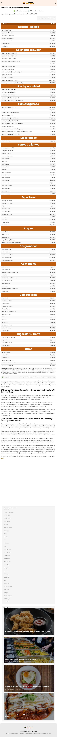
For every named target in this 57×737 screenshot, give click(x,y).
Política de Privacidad (25, 731)
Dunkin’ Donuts (7, 527)
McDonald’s (6, 558)
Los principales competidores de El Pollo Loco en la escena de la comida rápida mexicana (27, 715)
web (2, 458)
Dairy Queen (7, 521)
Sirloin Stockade (8, 586)
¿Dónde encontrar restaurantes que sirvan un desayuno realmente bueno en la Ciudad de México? (27, 687)
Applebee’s (6, 509)
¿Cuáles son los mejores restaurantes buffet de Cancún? (20, 659)
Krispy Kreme (7, 549)
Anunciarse (6, 602)
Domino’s (6, 524)
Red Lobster (7, 583)
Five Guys (6, 530)
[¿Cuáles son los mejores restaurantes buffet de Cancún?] (29, 650)
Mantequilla (7, 555)
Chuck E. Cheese (8, 518)
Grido (5, 533)
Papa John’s (6, 567)
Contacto (34, 731)
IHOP (5, 540)
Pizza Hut (6, 571)
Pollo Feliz (6, 574)
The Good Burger (8, 595)
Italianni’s (6, 543)
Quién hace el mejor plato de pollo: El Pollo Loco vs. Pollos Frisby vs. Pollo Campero (27, 631)
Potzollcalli (6, 577)
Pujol (5, 580)
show (52, 18)
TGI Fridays (7, 598)
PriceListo (52, 377)
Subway (6, 592)
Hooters (6, 537)
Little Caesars (7, 552)
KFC (5, 546)
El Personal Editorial (9, 661)
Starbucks (6, 589)
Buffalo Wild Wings (8, 512)
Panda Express (7, 564)
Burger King (7, 515)
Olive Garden (7, 561)
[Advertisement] (28, 471)
